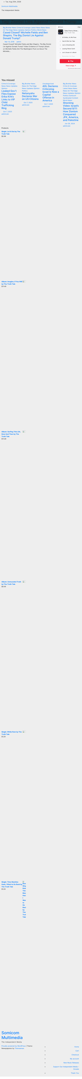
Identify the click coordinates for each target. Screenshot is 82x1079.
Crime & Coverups (24, 28)
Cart (77, 1051)
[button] (69, 16)
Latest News (36, 28)
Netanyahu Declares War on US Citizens (30, 96)
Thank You (75, 1073)
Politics (34, 30)
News (43, 28)
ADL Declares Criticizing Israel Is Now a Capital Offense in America (50, 93)
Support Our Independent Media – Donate (66, 1068)
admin (18, 42)
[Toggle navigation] (77, 16)
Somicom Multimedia (9, 6)
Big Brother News (10, 28)
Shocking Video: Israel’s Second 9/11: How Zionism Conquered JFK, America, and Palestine (71, 111)
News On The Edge (29, 86)
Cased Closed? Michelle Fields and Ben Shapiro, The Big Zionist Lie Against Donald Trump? (25, 35)
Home (76, 1047)
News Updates (19, 30)
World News (41, 30)
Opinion (28, 30)
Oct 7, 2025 (7, 112)
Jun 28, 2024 (70, 124)
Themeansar (19, 1048)
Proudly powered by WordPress (14, 1046)
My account (74, 1059)
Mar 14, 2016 (9, 42)
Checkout (75, 1055)
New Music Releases (71, 1063)
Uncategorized (48, 84)
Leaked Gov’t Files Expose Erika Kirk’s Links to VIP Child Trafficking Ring (9, 99)
